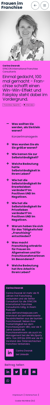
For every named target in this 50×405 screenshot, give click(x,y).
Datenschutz (31, 395)
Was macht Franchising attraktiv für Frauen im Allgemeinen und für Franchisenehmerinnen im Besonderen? (28, 251)
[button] (25, 127)
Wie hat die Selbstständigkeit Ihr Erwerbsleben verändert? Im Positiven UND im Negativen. (26, 188)
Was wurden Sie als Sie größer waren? (25, 146)
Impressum (18, 395)
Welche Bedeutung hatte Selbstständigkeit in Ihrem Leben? (26, 168)
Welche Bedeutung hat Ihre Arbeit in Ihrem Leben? (25, 269)
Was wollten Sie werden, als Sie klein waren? (26, 127)
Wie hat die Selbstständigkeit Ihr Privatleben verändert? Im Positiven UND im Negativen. (26, 211)
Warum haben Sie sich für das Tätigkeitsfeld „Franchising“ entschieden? (27, 231)
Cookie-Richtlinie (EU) (25, 401)
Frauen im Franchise (12, 5)
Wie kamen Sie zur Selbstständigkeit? (25, 155)
